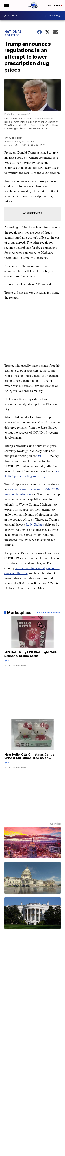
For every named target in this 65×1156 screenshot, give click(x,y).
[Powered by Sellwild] (55, 823)
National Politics (13, 33)
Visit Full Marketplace (49, 612)
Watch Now (54, 5)
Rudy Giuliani (35, 524)
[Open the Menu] (6, 5)
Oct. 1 (40, 456)
